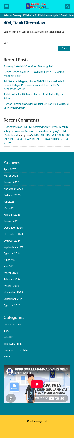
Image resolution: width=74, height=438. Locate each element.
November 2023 (13, 292)
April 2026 (10, 169)
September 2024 (13, 247)
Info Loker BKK (13, 343)
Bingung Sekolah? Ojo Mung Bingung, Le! (28, 66)
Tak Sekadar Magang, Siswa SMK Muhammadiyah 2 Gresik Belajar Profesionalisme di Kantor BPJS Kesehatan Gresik (34, 85)
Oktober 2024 (12, 240)
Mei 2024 (9, 266)
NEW (7, 356)
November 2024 (13, 234)
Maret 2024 (11, 272)
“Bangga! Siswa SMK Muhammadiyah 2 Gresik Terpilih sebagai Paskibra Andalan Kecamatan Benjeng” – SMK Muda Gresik (36, 131)
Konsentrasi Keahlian (16, 350)
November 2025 (13, 188)
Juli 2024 (9, 260)
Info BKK (9, 337)
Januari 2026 (11, 182)
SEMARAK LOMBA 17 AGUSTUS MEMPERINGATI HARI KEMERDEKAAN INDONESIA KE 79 (37, 139)
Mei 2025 (9, 208)
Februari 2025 (12, 214)
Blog (6, 330)
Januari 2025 (11, 221)
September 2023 (13, 298)
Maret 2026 (11, 175)
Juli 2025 (9, 201)
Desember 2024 (13, 227)
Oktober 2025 (12, 195)
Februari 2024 (12, 279)
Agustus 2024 (12, 253)
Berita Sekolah (12, 324)
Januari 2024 (11, 285)
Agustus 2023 (12, 305)
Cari (6, 42)
